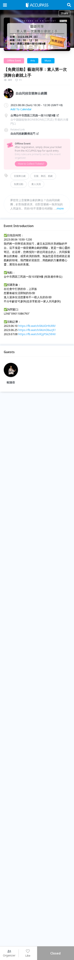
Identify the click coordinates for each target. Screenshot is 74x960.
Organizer (9, 955)
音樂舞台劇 (20, 176)
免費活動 (18, 184)
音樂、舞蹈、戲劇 (43, 176)
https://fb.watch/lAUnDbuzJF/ (37, 330)
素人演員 (36, 184)
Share (64, 13)
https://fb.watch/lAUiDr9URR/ (37, 326)
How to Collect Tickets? (31, 163)
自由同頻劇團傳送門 (22, 133)
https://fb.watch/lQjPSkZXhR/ (37, 334)
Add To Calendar (21, 109)
